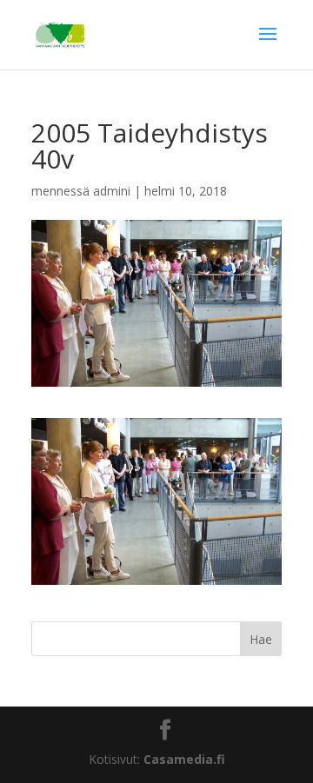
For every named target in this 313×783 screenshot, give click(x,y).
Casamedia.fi (184, 759)
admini (111, 190)
